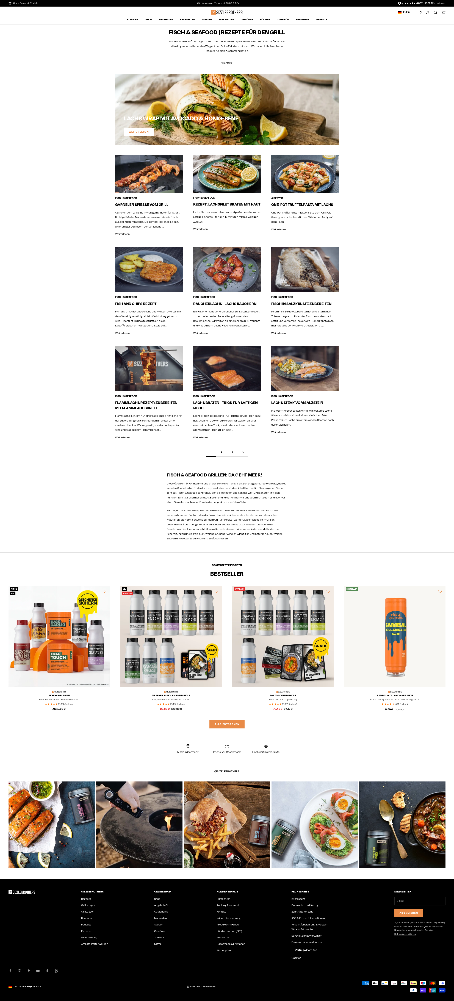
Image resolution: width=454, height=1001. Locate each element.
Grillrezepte (88, 905)
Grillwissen (87, 912)
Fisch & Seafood (126, 198)
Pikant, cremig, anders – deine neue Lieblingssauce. (395, 699)
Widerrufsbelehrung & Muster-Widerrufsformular (309, 927)
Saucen (207, 19)
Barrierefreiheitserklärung (307, 942)
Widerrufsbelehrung (229, 918)
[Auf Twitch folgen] (56, 971)
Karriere (85, 931)
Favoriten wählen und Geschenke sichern (59, 699)
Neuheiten (166, 19)
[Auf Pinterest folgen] (29, 971)
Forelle (204, 502)
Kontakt (221, 912)
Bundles (132, 19)
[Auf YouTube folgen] (38, 971)
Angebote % (161, 905)
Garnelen (179, 502)
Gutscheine (161, 912)
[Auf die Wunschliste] (104, 591)
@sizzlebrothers (226, 771)
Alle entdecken (227, 724)
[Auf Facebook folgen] (10, 971)
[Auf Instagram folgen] (19, 971)
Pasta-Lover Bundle (283, 695)
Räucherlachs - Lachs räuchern (225, 303)
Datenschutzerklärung (305, 905)
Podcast (86, 925)
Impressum (298, 899)
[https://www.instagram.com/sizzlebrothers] (52, 824)
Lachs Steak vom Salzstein (297, 402)
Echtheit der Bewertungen (307, 936)
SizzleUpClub (224, 950)
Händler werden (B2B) (229, 931)
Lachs (189, 502)
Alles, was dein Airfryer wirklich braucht (171, 699)
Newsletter (223, 937)
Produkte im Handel (228, 925)
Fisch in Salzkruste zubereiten (301, 303)
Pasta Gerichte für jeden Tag (283, 699)
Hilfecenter (223, 899)
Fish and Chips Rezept (136, 303)
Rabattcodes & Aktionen (231, 944)
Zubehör (283, 19)
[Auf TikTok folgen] (47, 971)
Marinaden (226, 19)
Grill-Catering (89, 937)
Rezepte (321, 19)
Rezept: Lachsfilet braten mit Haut (227, 204)
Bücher (265, 19)
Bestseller (187, 19)
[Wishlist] (420, 12)
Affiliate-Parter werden (94, 944)
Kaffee (158, 944)
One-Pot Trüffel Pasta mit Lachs (302, 204)
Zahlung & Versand (228, 905)
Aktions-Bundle (59, 695)
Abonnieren (409, 913)
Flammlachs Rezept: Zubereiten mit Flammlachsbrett (146, 405)
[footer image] (22, 892)
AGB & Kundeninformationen (308, 918)
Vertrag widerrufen (306, 950)
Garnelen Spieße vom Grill (141, 204)
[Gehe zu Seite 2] (243, 452)
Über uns (86, 918)
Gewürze (247, 19)
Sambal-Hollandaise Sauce (395, 695)
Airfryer (277, 198)
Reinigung (302, 19)
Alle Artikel (227, 63)
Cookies (296, 958)
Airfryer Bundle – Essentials (171, 695)
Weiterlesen (139, 132)
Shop (148, 19)
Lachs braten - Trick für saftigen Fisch (225, 405)
